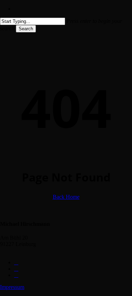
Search (26, 28)
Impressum (12, 287)
